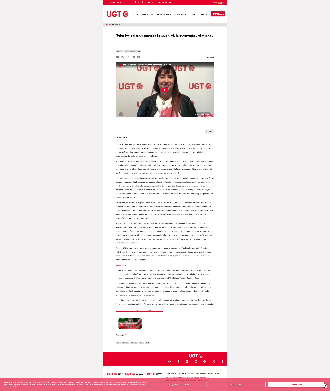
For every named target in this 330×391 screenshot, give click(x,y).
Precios (125, 342)
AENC (147, 342)
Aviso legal (169, 377)
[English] (214, 3)
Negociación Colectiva (133, 51)
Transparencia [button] (180, 14)
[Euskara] (223, 3)
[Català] (219, 3)
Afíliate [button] (150, 14)
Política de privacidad (10, 387)
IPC (118, 342)
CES (179, 375)
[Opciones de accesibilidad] (325, 386)
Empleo (119, 51)
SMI (141, 342)
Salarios (134, 342)
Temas (143, 14)
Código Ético (194, 14)
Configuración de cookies (178, 385)
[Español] (216, 3)
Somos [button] (135, 14)
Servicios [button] (204, 14)
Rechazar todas (237, 385)
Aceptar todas (296, 385)
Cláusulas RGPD (204, 377)
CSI (185, 375)
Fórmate (159, 14)
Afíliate (220, 14)
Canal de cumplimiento (179, 377)
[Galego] (221, 3)
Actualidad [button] (168, 14)
